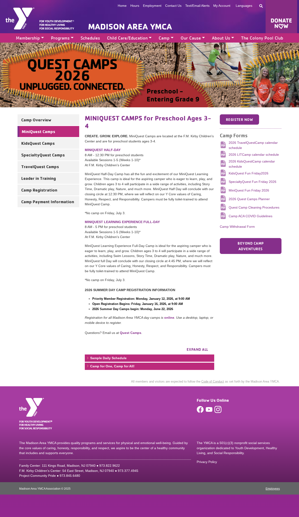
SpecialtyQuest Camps (43, 154)
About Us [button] (221, 38)
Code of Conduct (212, 381)
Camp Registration (39, 189)
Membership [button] (28, 38)
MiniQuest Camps (38, 131)
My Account (221, 5)
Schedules (90, 38)
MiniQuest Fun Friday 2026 (249, 190)
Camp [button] (164, 38)
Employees (273, 488)
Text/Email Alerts (197, 5)
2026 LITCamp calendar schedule (254, 154)
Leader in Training (38, 178)
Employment (152, 5)
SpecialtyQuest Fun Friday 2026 (252, 182)
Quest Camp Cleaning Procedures (254, 207)
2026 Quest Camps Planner (249, 199)
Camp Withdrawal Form (237, 226)
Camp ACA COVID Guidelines (250, 216)
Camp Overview (36, 119)
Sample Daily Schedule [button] (108, 358)
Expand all (197, 349)
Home (122, 5)
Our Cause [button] (191, 38)
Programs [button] (60, 38)
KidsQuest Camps (38, 143)
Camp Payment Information (47, 201)
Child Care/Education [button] (127, 38)
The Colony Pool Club (262, 38)
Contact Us (173, 5)
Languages (244, 5)
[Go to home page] (20, 18)
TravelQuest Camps (40, 166)
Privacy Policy (207, 462)
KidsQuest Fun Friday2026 (248, 173)
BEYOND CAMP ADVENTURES (250, 246)
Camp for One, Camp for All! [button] (112, 366)
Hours (134, 5)
